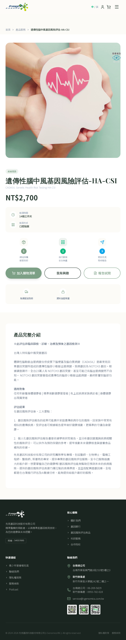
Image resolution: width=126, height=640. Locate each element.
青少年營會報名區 (19, 565)
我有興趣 (63, 273)
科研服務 (76, 538)
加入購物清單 (26, 273)
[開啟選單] (117, 7)
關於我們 (76, 520)
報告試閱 (104, 273)
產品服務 (21, 29)
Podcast (13, 589)
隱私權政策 (15, 577)
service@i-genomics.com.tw (88, 598)
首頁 (8, 29)
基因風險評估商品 (80, 532)
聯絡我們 (14, 571)
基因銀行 (76, 526)
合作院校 (76, 544)
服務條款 (14, 583)
